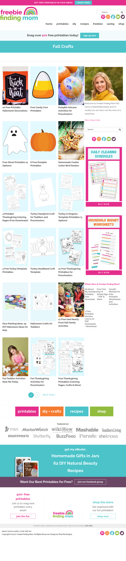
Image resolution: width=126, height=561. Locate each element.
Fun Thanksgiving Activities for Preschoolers (39, 381)
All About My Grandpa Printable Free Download (91, 294)
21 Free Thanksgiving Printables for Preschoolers (69, 272)
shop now (103, 516)
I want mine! (83, 3)
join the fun (23, 516)
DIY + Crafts (51, 411)
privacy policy (13, 531)
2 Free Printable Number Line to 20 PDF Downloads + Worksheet (91, 319)
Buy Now (104, 204)
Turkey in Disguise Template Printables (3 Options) (70, 217)
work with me (25, 531)
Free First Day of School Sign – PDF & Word (102, 294)
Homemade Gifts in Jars (75, 455)
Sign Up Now (89, 35)
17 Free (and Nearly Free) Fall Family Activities (68, 322)
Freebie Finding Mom (19, 14)
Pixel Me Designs (65, 534)
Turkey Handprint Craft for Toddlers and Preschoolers (42, 217)
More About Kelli (92, 120)
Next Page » (49, 395)
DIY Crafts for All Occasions (74, 526)
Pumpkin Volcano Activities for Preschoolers (67, 110)
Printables (27, 411)
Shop (101, 411)
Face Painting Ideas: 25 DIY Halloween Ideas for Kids (15, 327)
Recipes (76, 411)
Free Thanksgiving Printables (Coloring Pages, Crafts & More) (69, 381)
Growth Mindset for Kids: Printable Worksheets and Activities (114, 296)
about (4, 531)
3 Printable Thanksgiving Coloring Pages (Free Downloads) (15, 217)
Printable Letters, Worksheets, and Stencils (48, 526)
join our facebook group (90, 482)
